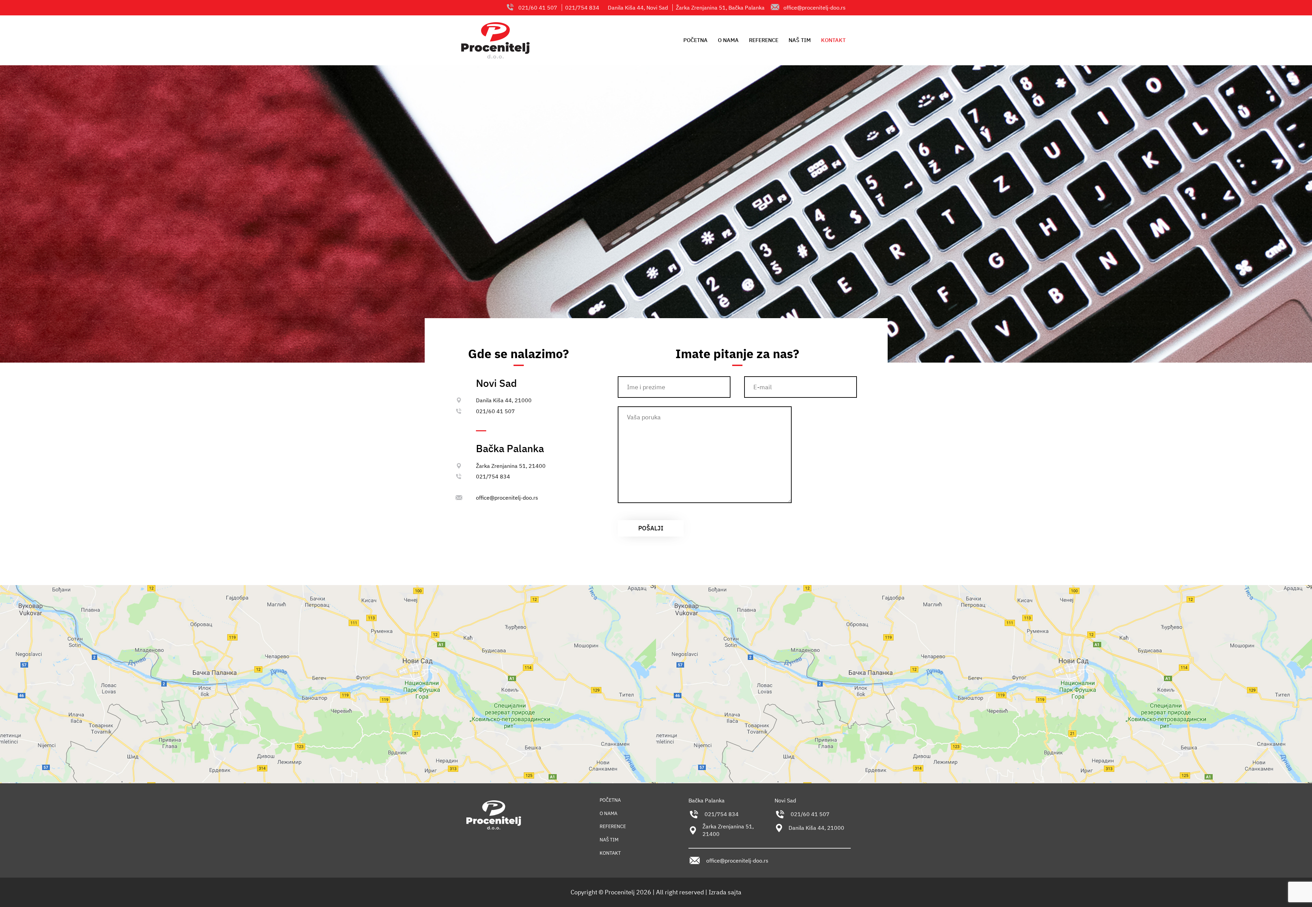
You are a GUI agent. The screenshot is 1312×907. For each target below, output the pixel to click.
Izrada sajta (725, 892)
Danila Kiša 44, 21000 (504, 400)
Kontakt (833, 40)
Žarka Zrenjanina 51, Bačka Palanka (720, 7)
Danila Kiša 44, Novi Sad (638, 7)
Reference (763, 40)
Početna (695, 40)
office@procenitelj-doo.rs (814, 7)
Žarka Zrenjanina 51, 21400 (511, 465)
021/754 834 (493, 476)
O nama (728, 40)
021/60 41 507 (495, 411)
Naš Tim (800, 40)
